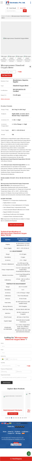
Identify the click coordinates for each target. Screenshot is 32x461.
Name (2, 343)
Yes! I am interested (16, 224)
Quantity (3, 362)
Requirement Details (5, 374)
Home (3, 16)
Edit (20, 71)
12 (25, 417)
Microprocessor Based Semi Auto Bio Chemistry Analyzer (20, 410)
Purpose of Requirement (6, 369)
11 (24, 417)
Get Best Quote (20, 415)
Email (2, 349)
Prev (2, 58)
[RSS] (23, 433)
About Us (10, 431)
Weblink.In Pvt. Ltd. (20, 439)
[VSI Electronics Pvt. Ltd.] (15, 3)
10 (22, 417)
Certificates (25, 431)
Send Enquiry (17, 459)
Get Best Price (6, 75)
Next (30, 58)
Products (8, 16)
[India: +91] (3, 359)
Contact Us (11, 433)
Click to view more (5, 99)
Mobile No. (3, 356)
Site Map (18, 433)
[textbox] (14, 11)
